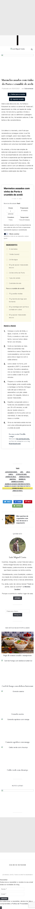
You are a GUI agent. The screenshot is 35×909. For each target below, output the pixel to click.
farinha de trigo (24, 477)
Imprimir (19, 506)
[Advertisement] (17, 17)
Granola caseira (17, 714)
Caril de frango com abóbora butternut (17, 686)
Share (19, 501)
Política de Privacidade (20, 904)
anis (21, 472)
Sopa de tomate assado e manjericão (17, 655)
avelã (28, 472)
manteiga (13, 479)
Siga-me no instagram (17, 865)
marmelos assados (17, 481)
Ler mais (18, 598)
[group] (17, 889)
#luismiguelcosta (15, 444)
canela (10, 474)
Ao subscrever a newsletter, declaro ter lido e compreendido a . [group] (16, 902)
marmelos (22, 479)
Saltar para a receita (18, 94)
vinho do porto (17, 490)
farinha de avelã (11, 477)
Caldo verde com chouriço (17, 770)
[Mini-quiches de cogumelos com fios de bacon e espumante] (10, 519)
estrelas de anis (21, 474)
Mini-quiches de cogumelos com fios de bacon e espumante (22, 519)
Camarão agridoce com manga (17, 742)
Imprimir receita (18, 99)
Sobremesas (28, 88)
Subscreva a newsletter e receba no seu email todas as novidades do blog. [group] (16, 883)
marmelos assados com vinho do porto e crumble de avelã (17, 487)
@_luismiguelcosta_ (23, 439)
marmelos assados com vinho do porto (17, 484)
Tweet (9, 501)
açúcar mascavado (11, 472)
